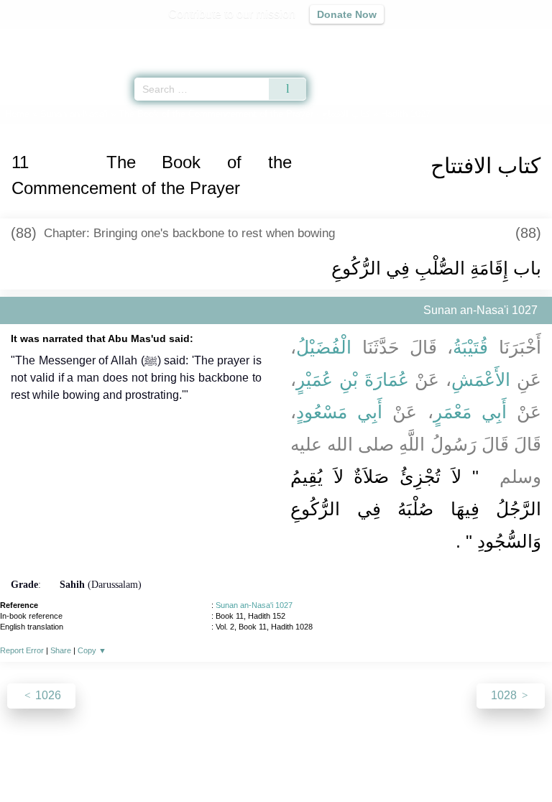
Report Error (22, 650)
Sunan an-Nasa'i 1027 (254, 605)
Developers (291, 760)
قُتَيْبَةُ (470, 347)
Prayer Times (452, 40)
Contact (349, 760)
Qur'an (340, 40)
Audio (510, 40)
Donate (396, 760)
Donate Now (347, 14)
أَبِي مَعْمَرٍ (470, 412)
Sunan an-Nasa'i (74, 114)
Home (17, 114)
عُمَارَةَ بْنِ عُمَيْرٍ (352, 379)
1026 (46, 695)
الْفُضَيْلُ (323, 347)
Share (60, 650)
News (190, 760)
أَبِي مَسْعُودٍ (339, 412)
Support (233, 760)
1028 (505, 695)
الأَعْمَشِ (480, 379)
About (152, 760)
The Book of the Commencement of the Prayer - (244, 114)
